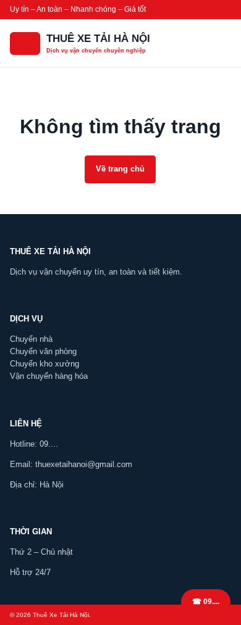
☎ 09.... (205, 601)
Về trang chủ (120, 168)
